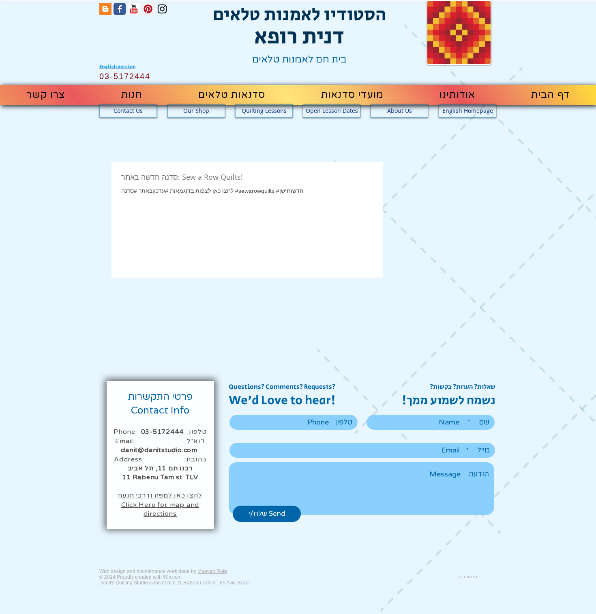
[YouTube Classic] (134, 9)
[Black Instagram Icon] (162, 9)
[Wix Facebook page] (120, 9)
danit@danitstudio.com (159, 450)
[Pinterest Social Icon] (148, 9)
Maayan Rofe (212, 571)
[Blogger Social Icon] (105, 9)
